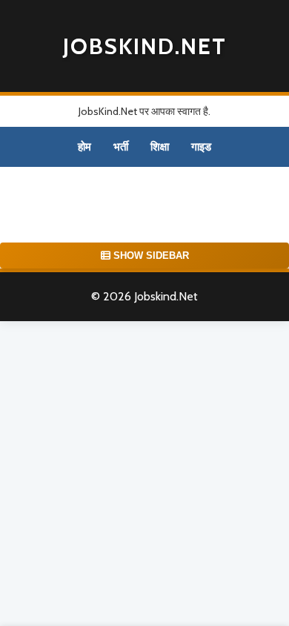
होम (84, 147)
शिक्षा (159, 147)
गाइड (201, 147)
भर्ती (120, 147)
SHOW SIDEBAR (149, 255)
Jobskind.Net (145, 46)
